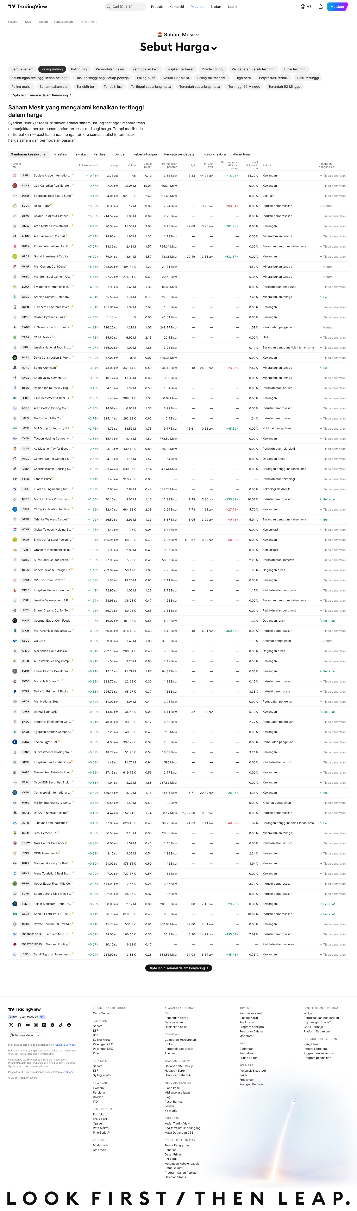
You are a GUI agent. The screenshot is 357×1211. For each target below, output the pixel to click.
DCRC (25, 357)
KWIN (25, 306)
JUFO (25, 822)
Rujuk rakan (247, 1022)
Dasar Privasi (173, 1154)
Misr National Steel (46, 701)
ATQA (25, 701)
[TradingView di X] (11, 1025)
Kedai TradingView (177, 1123)
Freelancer (246, 1079)
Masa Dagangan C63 (179, 1132)
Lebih (232, 7)
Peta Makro (100, 1128)
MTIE (26, 428)
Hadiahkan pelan (176, 1027)
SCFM (25, 893)
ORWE (25, 519)
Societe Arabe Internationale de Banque (53, 175)
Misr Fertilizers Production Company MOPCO (53, 499)
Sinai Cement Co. (45, 833)
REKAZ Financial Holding (50, 812)
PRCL (25, 458)
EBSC (25, 782)
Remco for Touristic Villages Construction (53, 388)
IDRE (26, 600)
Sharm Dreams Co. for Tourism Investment (53, 610)
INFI (25, 347)
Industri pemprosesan (277, 205)
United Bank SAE (45, 711)
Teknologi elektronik (276, 489)
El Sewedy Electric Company (53, 327)
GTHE (25, 529)
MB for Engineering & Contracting (53, 802)
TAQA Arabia (42, 337)
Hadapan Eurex (175, 1070)
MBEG (25, 802)
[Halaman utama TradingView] (24, 1009)
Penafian (170, 1150)
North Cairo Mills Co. (47, 418)
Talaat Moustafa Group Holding (53, 903)
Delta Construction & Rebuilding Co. (53, 357)
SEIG (26, 954)
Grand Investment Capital (51, 256)
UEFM (25, 883)
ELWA (25, 286)
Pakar (243, 1075)
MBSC (25, 276)
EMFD (25, 671)
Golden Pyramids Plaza (49, 317)
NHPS (25, 863)
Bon (95, 1035)
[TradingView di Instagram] (36, 1025)
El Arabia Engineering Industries (53, 489)
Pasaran (197, 7)
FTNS (25, 478)
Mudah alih (100, 1145)
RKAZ (25, 812)
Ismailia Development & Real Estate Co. (53, 600)
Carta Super (101, 1013)
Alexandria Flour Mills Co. (51, 651)
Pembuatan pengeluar (278, 327)
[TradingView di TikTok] (61, 1025)
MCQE (25, 266)
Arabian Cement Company (51, 297)
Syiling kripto (102, 1039)
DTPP (25, 691)
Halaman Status (175, 1177)
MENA (25, 873)
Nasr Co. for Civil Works (50, 843)
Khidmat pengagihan (277, 428)
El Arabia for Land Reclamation (53, 539)
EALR (26, 539)
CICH (26, 509)
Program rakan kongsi (318, 1053)
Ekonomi (98, 1088)
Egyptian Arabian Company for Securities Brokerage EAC (53, 731)
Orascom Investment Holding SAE (53, 549)
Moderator (246, 1036)
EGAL (25, 367)
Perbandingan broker (179, 1048)
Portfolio (98, 1114)
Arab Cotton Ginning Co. (50, 408)
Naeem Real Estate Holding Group (53, 772)
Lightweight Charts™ (317, 1022)
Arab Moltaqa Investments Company (53, 226)
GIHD (26, 468)
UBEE (26, 711)
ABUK (25, 913)
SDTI (26, 610)
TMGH (26, 903)
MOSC (26, 681)
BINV (26, 752)
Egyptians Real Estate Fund (52, 195)
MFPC (25, 499)
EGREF (26, 195)
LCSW (25, 741)
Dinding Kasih (248, 1017)
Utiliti (266, 337)
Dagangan (246, 1048)
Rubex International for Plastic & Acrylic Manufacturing (53, 246)
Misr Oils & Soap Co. (47, 681)
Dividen (98, 1097)
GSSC (25, 569)
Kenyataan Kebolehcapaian (183, 1163)
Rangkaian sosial (250, 1013)
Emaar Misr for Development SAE (53, 671)
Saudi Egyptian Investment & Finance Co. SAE (53, 954)
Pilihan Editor (248, 1057)
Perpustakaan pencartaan (321, 1017)
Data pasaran (174, 1022)
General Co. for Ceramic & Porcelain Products (53, 458)
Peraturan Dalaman (252, 1031)
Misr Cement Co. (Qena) (50, 266)
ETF (95, 1030)
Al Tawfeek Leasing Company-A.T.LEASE (53, 661)
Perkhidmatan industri (277, 388)
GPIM (26, 580)
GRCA (25, 256)
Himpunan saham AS (179, 1075)
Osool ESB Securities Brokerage (53, 782)
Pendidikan (247, 1053)
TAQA (25, 337)
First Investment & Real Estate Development (53, 398)
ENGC (25, 721)
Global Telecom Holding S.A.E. (53, 529)
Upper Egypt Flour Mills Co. (52, 883)
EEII (26, 489)
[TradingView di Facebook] (19, 1025)
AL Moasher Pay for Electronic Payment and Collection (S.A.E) (53, 448)
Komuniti (176, 7)
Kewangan (270, 175)
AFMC (25, 650)
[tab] (22, 69)
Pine (96, 1053)
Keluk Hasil (100, 1119)
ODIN (26, 853)
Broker (216, 7)
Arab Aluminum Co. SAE (50, 236)
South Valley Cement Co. (50, 377)
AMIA (25, 226)
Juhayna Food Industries (50, 823)
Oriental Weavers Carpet (50, 519)
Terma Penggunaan (178, 1145)
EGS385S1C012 (31, 934)
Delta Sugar (42, 205)
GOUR (25, 620)
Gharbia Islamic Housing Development (53, 468)
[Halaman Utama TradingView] (27, 6)
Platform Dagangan (317, 1031)
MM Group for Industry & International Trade (53, 428)
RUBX (25, 246)
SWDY (26, 327)
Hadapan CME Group (179, 1066)
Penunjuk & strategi (252, 1070)
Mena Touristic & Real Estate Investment (53, 873)
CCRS (25, 185)
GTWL (25, 215)
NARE (25, 772)
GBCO (25, 640)
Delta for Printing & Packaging (53, 691)
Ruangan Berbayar (252, 1084)
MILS (26, 418)
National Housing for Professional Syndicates (53, 863)
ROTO (25, 923)
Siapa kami (172, 1088)
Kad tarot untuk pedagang (183, 1128)
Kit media (171, 1110)
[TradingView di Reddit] (69, 1025)
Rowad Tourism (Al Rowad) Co (53, 924)
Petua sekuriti (174, 1168)
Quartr (69, 1072)
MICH (25, 630)
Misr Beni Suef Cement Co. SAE (53, 276)
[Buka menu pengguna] (321, 6)
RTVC (25, 387)
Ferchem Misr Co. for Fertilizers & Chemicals (59, 934)
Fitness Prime (43, 479)
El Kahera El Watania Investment (53, 307)
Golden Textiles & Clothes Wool (53, 216)
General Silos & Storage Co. (52, 570)
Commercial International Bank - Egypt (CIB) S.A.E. (53, 792)
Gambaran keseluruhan (180, 1039)
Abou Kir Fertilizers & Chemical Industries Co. (53, 914)
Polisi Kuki (171, 1159)
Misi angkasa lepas (177, 1092)
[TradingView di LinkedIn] (44, 1025)
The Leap (171, 1053)
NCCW (26, 843)
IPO (95, 1101)
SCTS (25, 559)
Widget (308, 1013)
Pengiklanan (312, 1044)
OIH (26, 549)
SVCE (25, 377)
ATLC (25, 660)
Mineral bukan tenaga (277, 236)
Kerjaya (170, 1106)
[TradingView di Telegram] (52, 1025)
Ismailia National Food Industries (53, 347)
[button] (166, 6)
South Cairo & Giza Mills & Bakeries (53, 893)
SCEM (25, 832)
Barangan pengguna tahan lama (284, 246)
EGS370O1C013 (31, 944)
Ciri (167, 1013)
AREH (25, 762)
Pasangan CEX (103, 1044)
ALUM (25, 236)
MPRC (25, 590)
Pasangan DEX (103, 1048)
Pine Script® (101, 1132)
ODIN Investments (46, 853)
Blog (168, 1097)
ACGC (25, 408)
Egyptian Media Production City (53, 590)
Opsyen (98, 1123)
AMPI (26, 448)
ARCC (25, 296)
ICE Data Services (65, 1044)
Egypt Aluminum (45, 367)
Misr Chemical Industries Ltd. (53, 630)
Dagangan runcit (274, 458)
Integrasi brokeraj (315, 1048)
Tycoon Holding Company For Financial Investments (53, 438)
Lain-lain (268, 195)
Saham (97, 1026)
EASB (25, 731)
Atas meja (99, 1150)
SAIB (26, 175)
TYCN (25, 438)
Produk (157, 7)
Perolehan (99, 1092)
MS (309, 7)
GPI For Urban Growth (48, 580)
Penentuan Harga (176, 1017)
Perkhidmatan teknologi (279, 448)
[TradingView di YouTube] (28, 1025)
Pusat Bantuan (174, 1101)
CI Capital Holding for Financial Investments (53, 509)
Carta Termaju (313, 1027)
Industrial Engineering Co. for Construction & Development (53, 721)
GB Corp (39, 640)
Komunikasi (270, 529)
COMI (25, 792)
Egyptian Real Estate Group (52, 762)
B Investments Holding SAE (52, 752)
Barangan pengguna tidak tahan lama (288, 347)
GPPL (25, 317)
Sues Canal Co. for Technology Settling (53, 560)
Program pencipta (251, 1027)
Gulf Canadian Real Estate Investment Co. (53, 185)
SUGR (25, 205)
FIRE (25, 397)
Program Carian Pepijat (180, 1172)
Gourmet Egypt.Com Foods (52, 620)
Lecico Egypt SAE (46, 742)
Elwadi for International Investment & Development (53, 286)
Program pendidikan (317, 1057)
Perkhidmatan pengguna (279, 286)
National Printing (57, 944)
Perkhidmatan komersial (279, 560)
